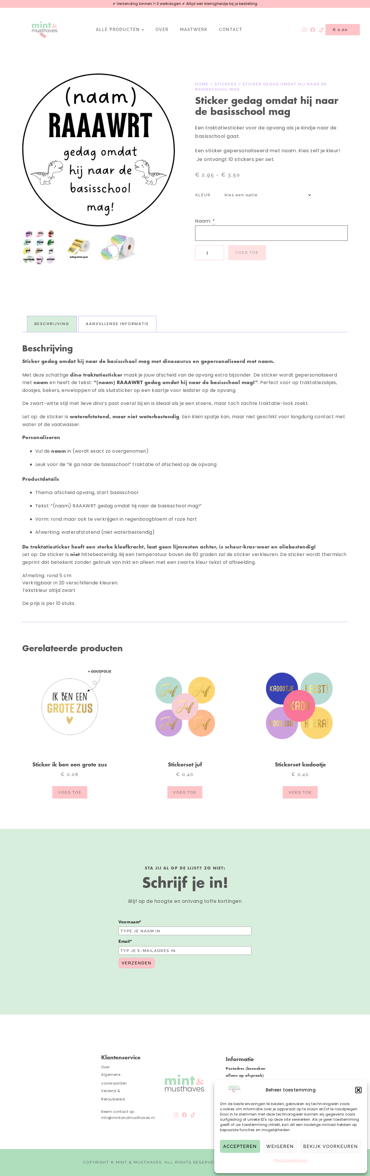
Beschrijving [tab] (51, 323)
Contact (231, 30)
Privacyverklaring (290, 1160)
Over (162, 30)
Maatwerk (194, 30)
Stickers (225, 84)
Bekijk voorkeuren (330, 1146)
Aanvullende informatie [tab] (117, 323)
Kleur (203, 195)
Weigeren (280, 1146)
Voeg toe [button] (70, 792)
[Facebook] (313, 29)
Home (202, 84)
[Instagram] (304, 29)
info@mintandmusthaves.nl (128, 1117)
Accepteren (240, 1146)
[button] (358, 1090)
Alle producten (118, 30)
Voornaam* (130, 922)
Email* (125, 941)
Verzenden (136, 963)
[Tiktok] (321, 29)
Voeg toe (247, 252)
